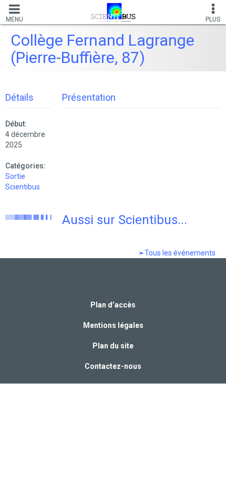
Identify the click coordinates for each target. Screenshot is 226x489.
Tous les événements (179, 253)
